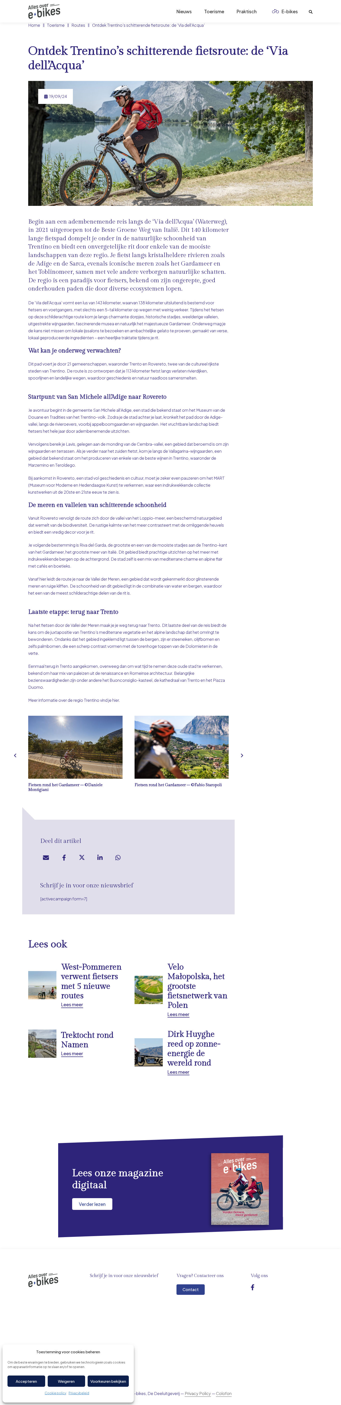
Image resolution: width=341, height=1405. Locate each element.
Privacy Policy (198, 1393)
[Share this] (64, 858)
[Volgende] (242, 755)
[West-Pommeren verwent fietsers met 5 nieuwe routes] (75, 990)
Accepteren (26, 1381)
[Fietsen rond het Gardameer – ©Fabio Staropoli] (182, 747)
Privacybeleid (79, 1393)
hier (115, 700)
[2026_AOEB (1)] (240, 1189)
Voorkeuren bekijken (108, 1381)
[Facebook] (252, 1287)
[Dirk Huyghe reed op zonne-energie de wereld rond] (182, 1052)
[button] (302, 11)
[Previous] (15, 755)
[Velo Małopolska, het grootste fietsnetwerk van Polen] (182, 990)
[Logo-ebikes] (44, 11)
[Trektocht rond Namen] (75, 1052)
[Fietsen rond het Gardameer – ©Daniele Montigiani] (75, 747)
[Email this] (46, 858)
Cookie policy (55, 1393)
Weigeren (66, 1381)
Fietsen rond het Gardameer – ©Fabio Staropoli (178, 785)
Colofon (224, 1393)
